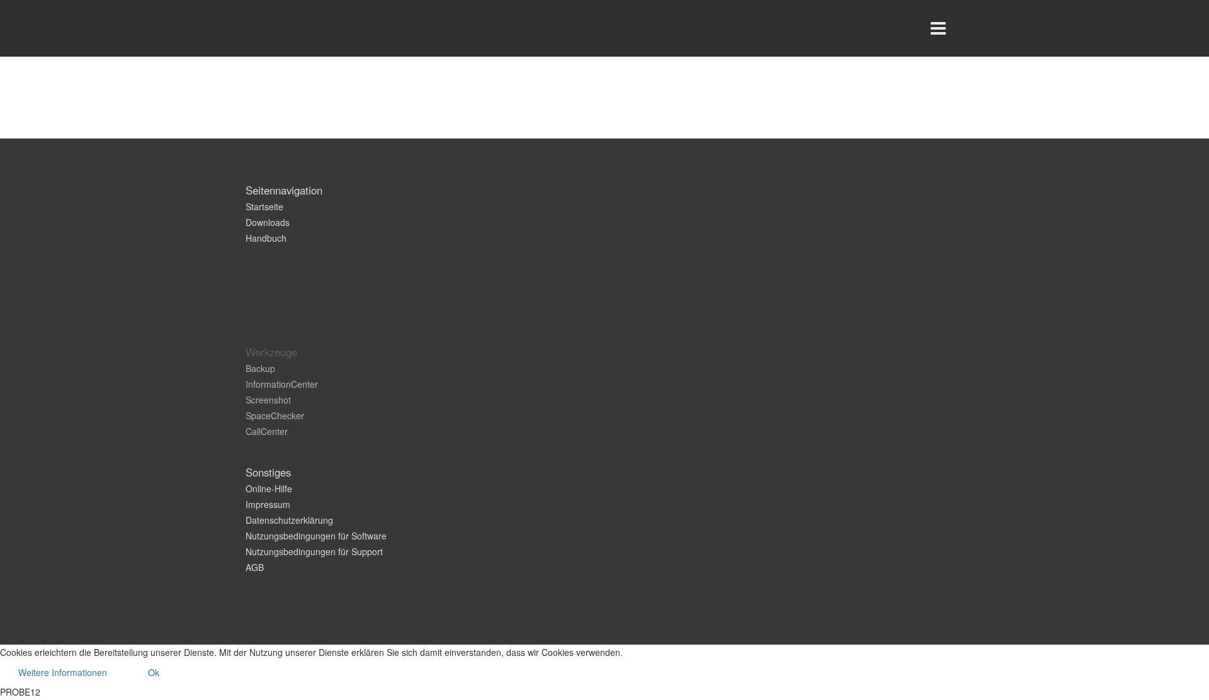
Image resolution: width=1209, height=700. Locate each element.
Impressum (268, 504)
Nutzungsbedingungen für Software (316, 535)
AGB (255, 567)
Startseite (264, 206)
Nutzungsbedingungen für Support (314, 551)
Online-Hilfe (269, 488)
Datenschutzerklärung (289, 520)
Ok (153, 672)
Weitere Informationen (62, 672)
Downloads (268, 222)
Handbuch (266, 238)
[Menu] (938, 28)
